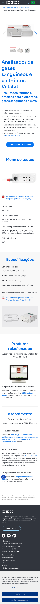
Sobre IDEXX (6, 541)
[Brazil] (33, 2)
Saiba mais (11, 528)
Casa (3, 7)
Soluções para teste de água (10, 568)
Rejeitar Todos (20, 594)
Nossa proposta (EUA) (9, 549)
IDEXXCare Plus (31, 456)
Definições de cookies (20, 588)
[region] (20, 587)
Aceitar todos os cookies (20, 600)
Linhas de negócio (8, 555)
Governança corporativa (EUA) (11, 546)
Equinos (4, 565)
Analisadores (25, 7)
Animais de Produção (8, 560)
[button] (4, 33)
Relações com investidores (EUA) (12, 543)
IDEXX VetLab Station (14, 136)
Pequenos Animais (12, 7)
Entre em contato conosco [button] (20, 145)
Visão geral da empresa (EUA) (11, 551)
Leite (3, 563)
